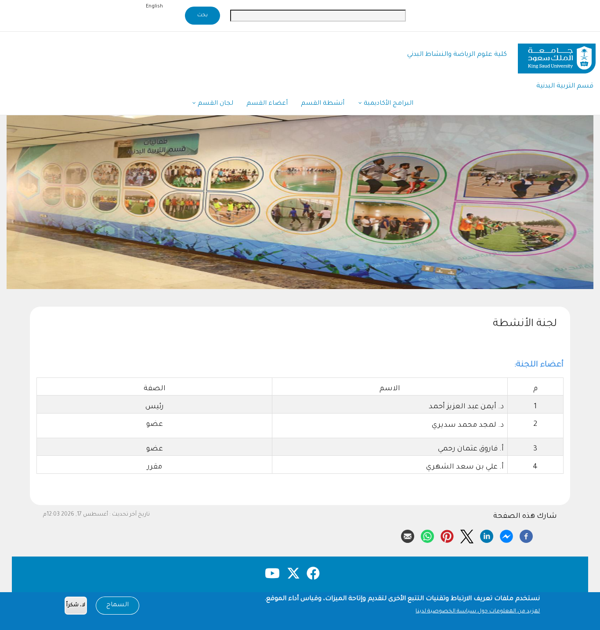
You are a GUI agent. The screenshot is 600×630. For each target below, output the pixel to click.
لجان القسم (214, 103)
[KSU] (556, 55)
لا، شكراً (75, 605)
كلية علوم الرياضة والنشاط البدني (457, 55)
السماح (117, 605)
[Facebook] (526, 535)
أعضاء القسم (267, 103)
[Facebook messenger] (506, 535)
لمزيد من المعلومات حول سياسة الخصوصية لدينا (478, 611)
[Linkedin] (486, 535)
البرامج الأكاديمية (387, 103)
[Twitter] (466, 535)
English (154, 6)
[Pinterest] (447, 535)
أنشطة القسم (322, 103)
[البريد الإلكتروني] (407, 535)
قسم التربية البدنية (564, 86)
